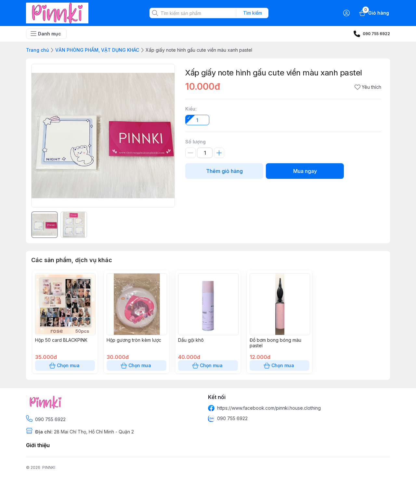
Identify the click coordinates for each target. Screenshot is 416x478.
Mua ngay (305, 171)
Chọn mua (68, 365)
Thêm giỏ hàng (224, 171)
